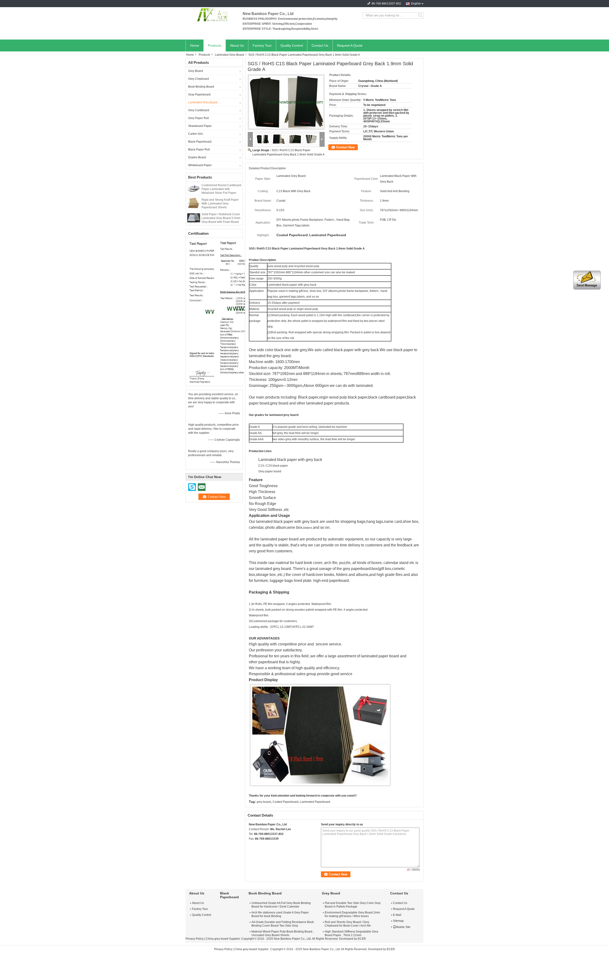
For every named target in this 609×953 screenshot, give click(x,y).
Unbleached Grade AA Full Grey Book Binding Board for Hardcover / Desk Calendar (281, 904)
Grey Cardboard (198, 110)
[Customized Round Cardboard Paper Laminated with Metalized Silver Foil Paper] (193, 188)
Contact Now (345, 147)
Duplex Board (197, 157)
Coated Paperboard (285, 801)
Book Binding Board (201, 86)
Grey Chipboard (198, 78)
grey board (264, 801)
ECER (362, 938)
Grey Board (195, 71)
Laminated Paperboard (315, 801)
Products (214, 45)
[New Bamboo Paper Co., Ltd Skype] (251, 845)
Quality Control (291, 45)
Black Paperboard (199, 141)
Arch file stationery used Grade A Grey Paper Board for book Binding (280, 914)
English (416, 3)
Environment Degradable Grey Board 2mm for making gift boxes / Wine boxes (352, 914)
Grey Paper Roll (198, 118)
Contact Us (320, 45)
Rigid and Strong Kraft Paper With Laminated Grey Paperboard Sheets (220, 203)
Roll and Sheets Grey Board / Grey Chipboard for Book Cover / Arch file (348, 923)
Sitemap (398, 921)
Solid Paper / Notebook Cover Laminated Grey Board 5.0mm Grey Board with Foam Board (220, 218)
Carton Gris (195, 133)
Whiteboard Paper (200, 165)
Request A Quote (350, 45)
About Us (237, 45)
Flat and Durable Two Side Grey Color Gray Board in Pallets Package (353, 904)
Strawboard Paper (200, 126)
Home (194, 45)
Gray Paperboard (199, 94)
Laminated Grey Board (229, 54)
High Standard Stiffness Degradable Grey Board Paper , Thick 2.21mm (351, 933)
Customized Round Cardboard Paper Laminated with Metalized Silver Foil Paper (221, 189)
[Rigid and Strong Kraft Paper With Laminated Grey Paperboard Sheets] (193, 203)
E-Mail (397, 915)
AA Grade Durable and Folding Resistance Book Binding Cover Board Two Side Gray (282, 923)
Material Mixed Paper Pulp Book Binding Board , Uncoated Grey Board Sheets (282, 933)
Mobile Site (403, 927)
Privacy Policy (195, 938)
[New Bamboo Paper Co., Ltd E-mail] (257, 845)
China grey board (217, 938)
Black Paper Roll (199, 149)
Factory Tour (262, 45)
